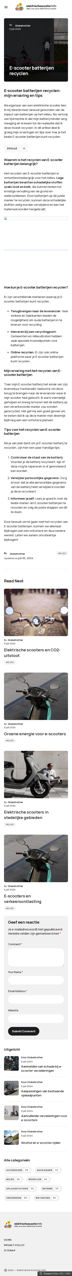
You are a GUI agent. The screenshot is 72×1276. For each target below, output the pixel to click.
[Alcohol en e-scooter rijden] (11, 1137)
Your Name (15, 972)
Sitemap (9, 1250)
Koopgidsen (47, 1170)
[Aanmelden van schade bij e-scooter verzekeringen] (11, 1063)
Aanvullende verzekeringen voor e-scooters (44, 1118)
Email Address (17, 991)
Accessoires (17, 1170)
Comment (15, 944)
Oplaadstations (20, 1188)
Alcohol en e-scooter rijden (40, 1143)
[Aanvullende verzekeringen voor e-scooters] (11, 1113)
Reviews (51, 1188)
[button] (6, 7)
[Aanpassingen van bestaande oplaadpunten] (11, 1088)
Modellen (38, 1179)
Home (8, 1240)
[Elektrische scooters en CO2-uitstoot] (36, 612)
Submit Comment (23, 1031)
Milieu (62, 553)
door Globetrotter (32, 1057)
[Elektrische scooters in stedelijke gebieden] (36, 774)
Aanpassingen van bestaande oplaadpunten (42, 1093)
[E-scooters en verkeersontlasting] (36, 858)
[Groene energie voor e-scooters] (36, 696)
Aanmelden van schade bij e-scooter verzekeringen (41, 1068)
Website (13, 1010)
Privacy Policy (14, 1245)
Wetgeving (46, 1197)
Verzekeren (16, 1197)
